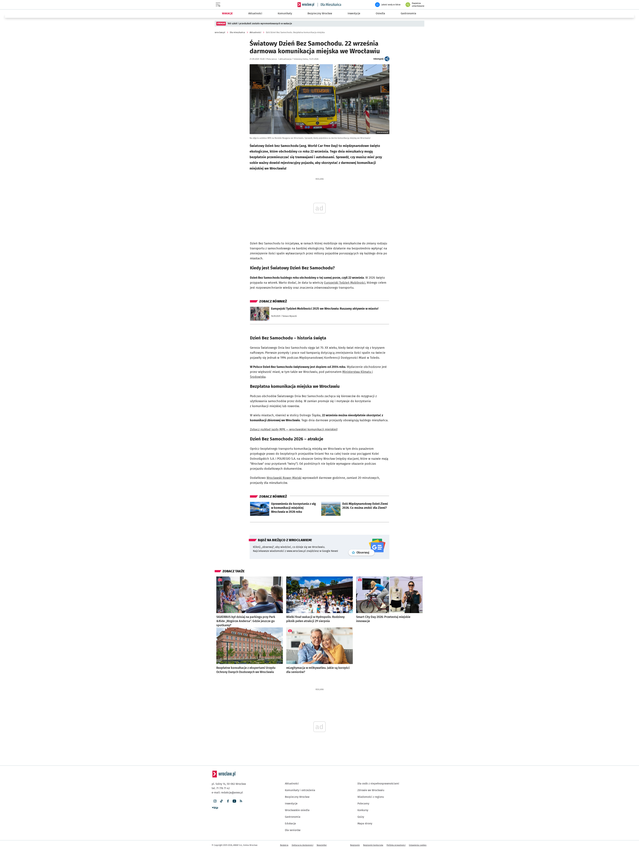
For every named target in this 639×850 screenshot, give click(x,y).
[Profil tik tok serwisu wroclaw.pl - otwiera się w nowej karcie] (221, 801)
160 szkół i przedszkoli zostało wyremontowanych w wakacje (259, 23)
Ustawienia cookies (417, 845)
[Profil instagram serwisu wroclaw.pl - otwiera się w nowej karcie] (215, 801)
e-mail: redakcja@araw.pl (227, 792)
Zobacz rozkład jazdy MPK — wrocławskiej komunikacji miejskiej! (293, 429)
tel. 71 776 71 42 (221, 788)
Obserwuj (365, 552)
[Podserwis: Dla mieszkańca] (329, 5)
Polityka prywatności (396, 845)
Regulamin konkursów (373, 845)
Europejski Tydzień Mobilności (344, 282)
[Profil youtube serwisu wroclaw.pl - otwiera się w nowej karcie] (234, 801)
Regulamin (355, 845)
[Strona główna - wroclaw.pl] (306, 4)
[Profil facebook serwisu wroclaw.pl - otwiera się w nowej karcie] (228, 801)
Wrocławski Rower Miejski (284, 478)
